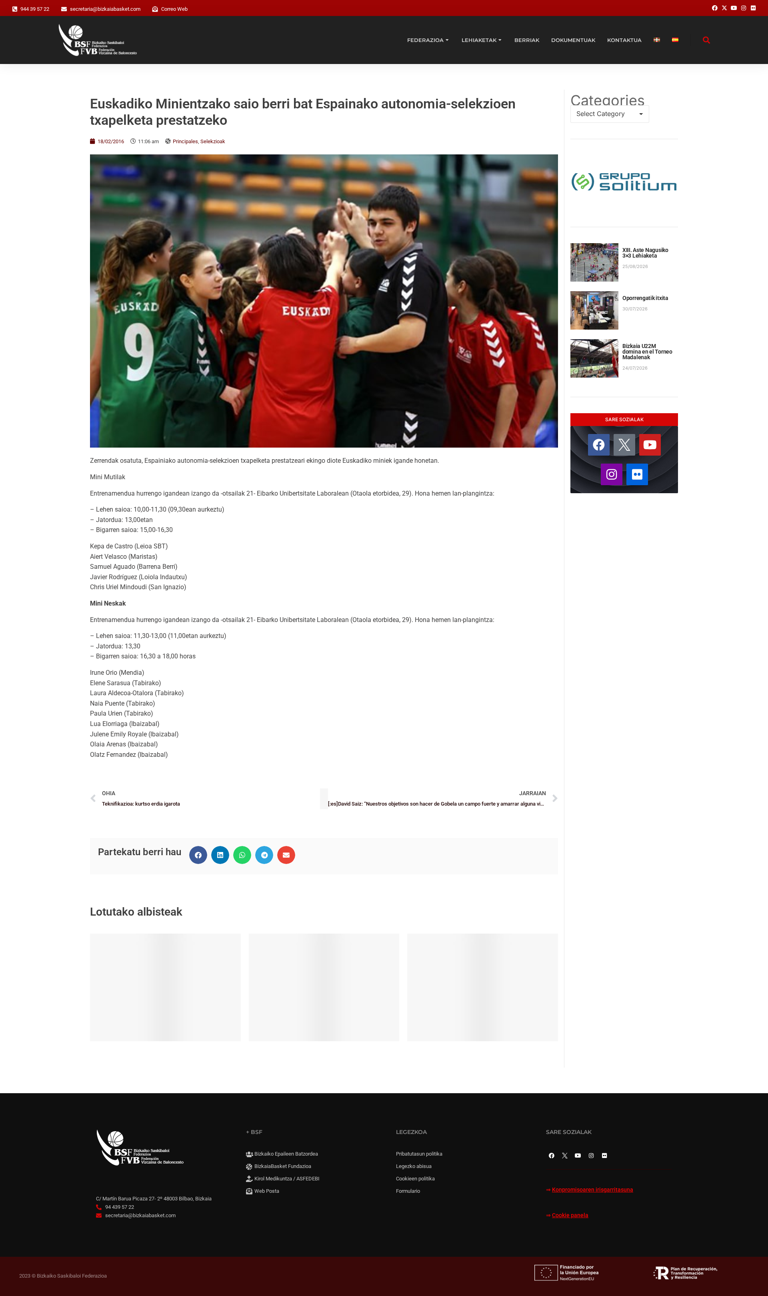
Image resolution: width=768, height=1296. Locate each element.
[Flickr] (637, 474)
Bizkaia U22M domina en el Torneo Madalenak (647, 351)
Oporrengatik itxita (645, 298)
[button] (198, 855)
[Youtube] (650, 445)
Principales (185, 141)
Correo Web (174, 9)
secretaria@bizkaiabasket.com (105, 9)
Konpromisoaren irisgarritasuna (592, 1189)
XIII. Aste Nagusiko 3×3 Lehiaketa (645, 253)
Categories (607, 100)
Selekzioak (212, 141)
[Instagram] (611, 474)
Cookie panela (570, 1215)
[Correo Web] (155, 9)
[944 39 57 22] (15, 9)
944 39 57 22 (34, 9)
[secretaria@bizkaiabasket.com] (64, 9)
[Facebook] (599, 445)
